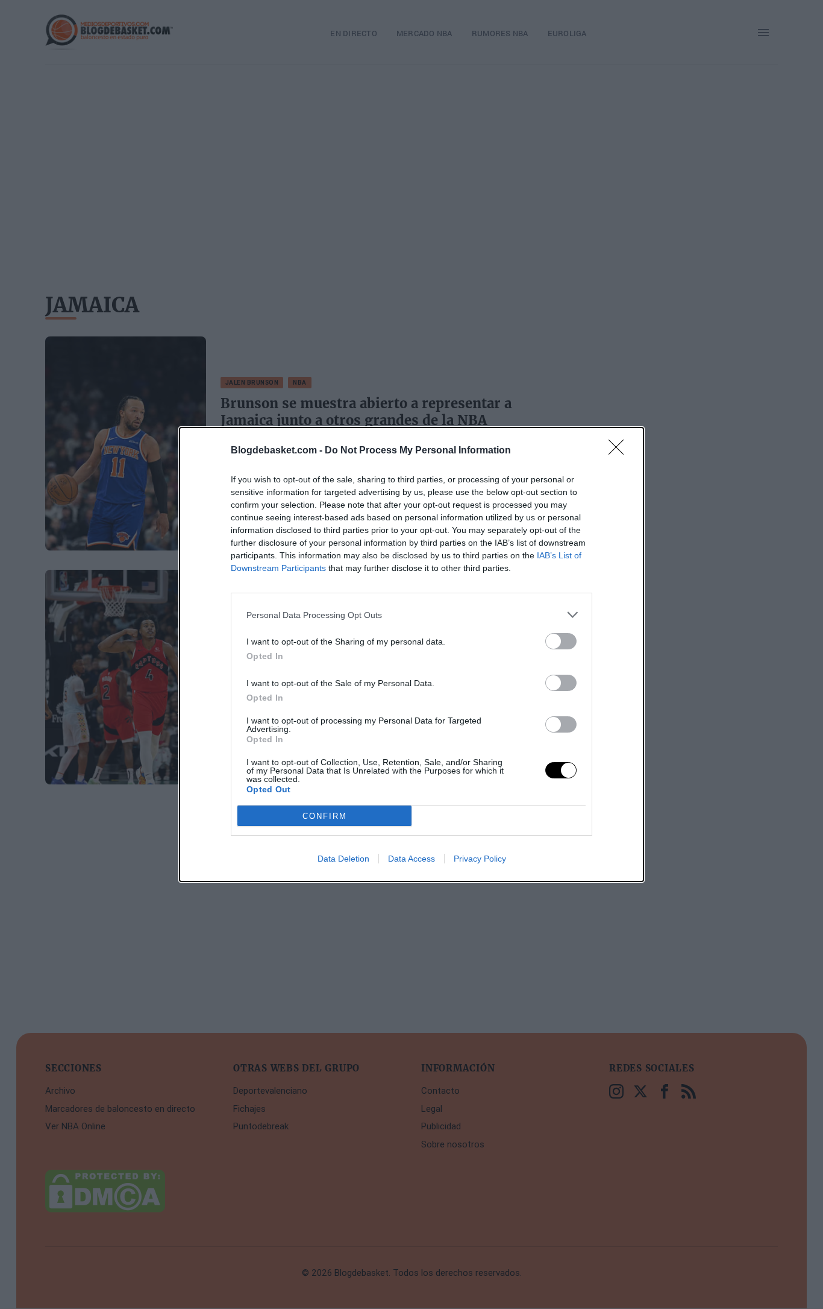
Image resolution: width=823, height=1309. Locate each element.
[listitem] (411, 614)
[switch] (561, 641)
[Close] (620, 451)
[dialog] (411, 654)
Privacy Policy (480, 858)
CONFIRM (324, 816)
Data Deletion (343, 858)
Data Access (411, 858)
